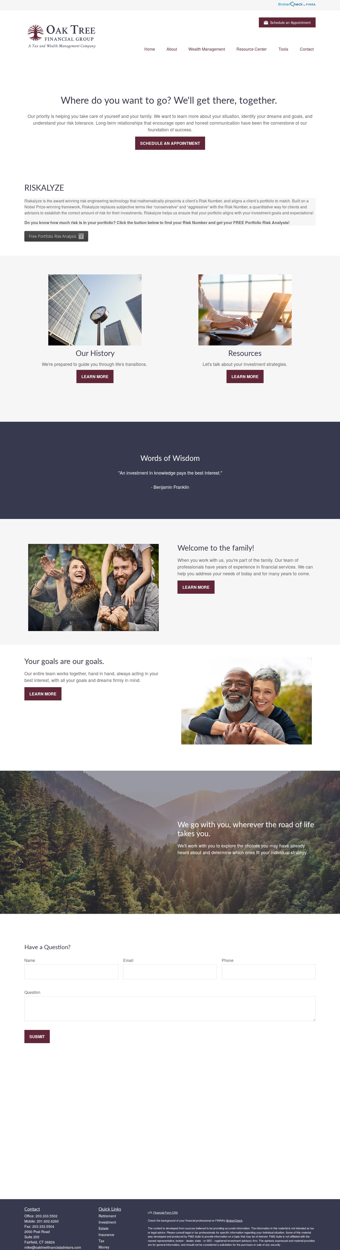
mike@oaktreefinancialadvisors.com (52, 1247)
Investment (107, 1222)
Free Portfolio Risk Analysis (52, 236)
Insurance (106, 1234)
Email (128, 960)
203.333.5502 (46, 1215)
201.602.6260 (48, 1221)
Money (104, 1247)
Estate (104, 1228)
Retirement (107, 1215)
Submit (37, 1036)
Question (32, 992)
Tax (101, 1240)
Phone (227, 960)
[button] (149, 49)
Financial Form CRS (165, 1212)
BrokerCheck (234, 1220)
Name (29, 960)
